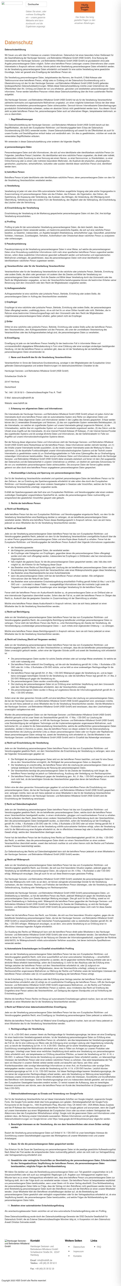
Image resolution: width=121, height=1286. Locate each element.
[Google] (94, 1267)
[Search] (44, 4)
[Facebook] (94, 1258)
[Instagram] (105, 1258)
